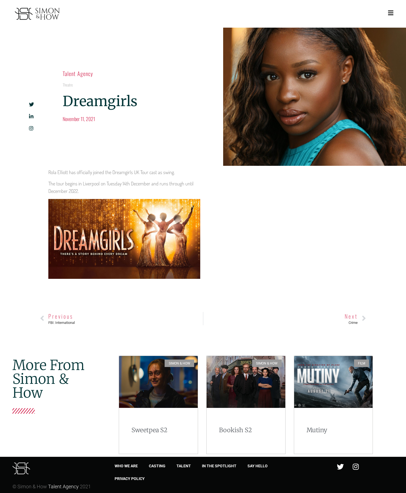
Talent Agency (78, 73)
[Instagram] (356, 466)
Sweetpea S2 (149, 430)
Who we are (126, 466)
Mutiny (317, 430)
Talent (183, 466)
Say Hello (257, 466)
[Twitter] (340, 466)
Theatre (68, 85)
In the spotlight (219, 466)
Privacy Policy (130, 478)
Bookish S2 (235, 430)
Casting (157, 466)
